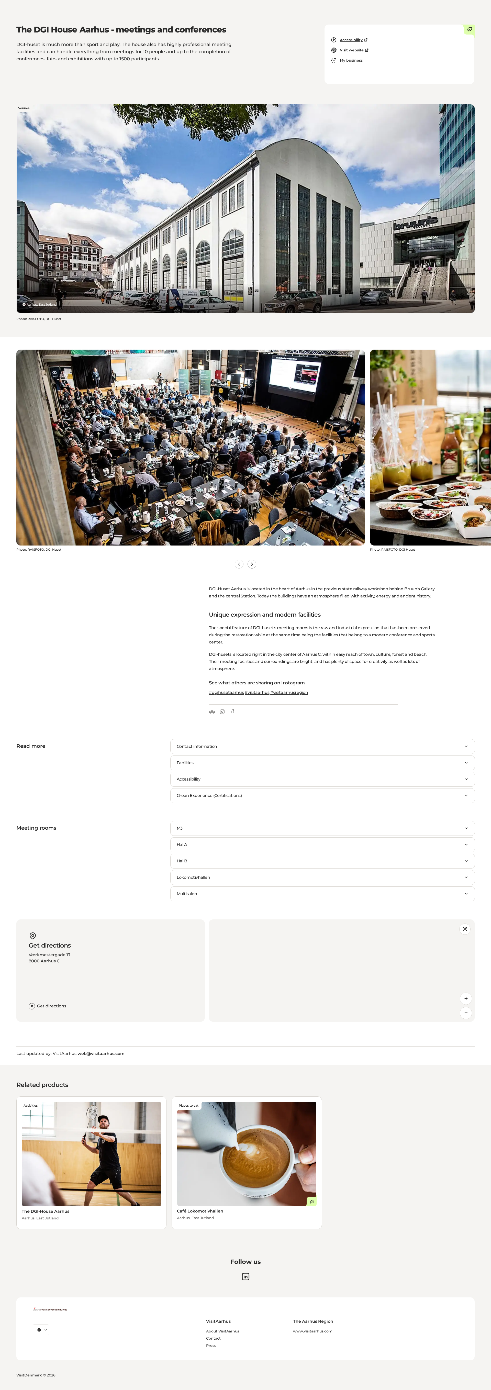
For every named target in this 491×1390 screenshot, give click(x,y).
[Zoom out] (466, 1013)
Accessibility (351, 40)
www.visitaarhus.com (312, 1331)
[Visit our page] (245, 1276)
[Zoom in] (466, 999)
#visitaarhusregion (289, 692)
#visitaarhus (257, 692)
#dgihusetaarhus (226, 692)
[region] (342, 970)
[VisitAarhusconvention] (50, 1309)
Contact (213, 1338)
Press (211, 1345)
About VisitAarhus (222, 1331)
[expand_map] (465, 929)
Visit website (352, 50)
